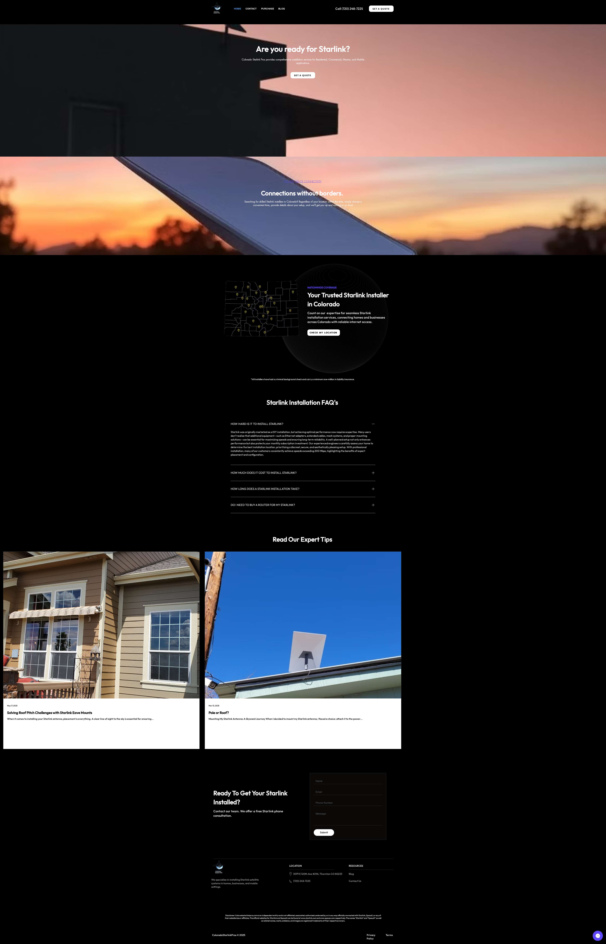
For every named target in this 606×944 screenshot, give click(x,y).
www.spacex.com (327, 918)
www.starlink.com (308, 918)
